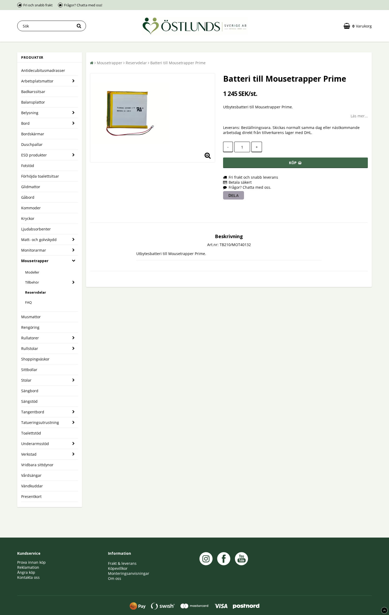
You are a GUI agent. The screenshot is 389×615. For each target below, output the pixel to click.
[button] (357, 26)
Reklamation (28, 567)
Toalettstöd (31, 433)
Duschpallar (32, 144)
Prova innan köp (31, 562)
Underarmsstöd (35, 443)
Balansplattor (33, 102)
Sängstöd (29, 401)
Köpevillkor (118, 568)
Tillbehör (32, 282)
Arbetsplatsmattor (37, 81)
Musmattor (31, 316)
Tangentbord (32, 411)
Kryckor (27, 218)
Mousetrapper (34, 260)
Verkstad (29, 454)
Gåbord (27, 197)
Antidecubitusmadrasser (43, 70)
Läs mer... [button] (359, 115)
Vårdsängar (31, 475)
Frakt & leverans (122, 563)
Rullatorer (30, 337)
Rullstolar (29, 348)
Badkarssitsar (33, 91)
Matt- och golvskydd (39, 239)
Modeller (32, 272)
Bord (25, 123)
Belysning (29, 112)
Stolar (26, 380)
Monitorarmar (33, 250)
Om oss (114, 578)
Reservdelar (35, 292)
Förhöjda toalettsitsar (40, 176)
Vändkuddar (32, 485)
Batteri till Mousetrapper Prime (178, 62)
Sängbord (29, 390)
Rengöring (30, 327)
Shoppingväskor (35, 359)
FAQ (28, 302)
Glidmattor (30, 186)
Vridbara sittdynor (37, 464)
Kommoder (31, 207)
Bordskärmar (32, 133)
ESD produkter (34, 155)
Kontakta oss (28, 577)
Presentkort (31, 496)
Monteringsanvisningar (128, 573)
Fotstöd (27, 165)
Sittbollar (29, 369)
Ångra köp (26, 572)
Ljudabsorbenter (36, 229)
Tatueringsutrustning (40, 422)
